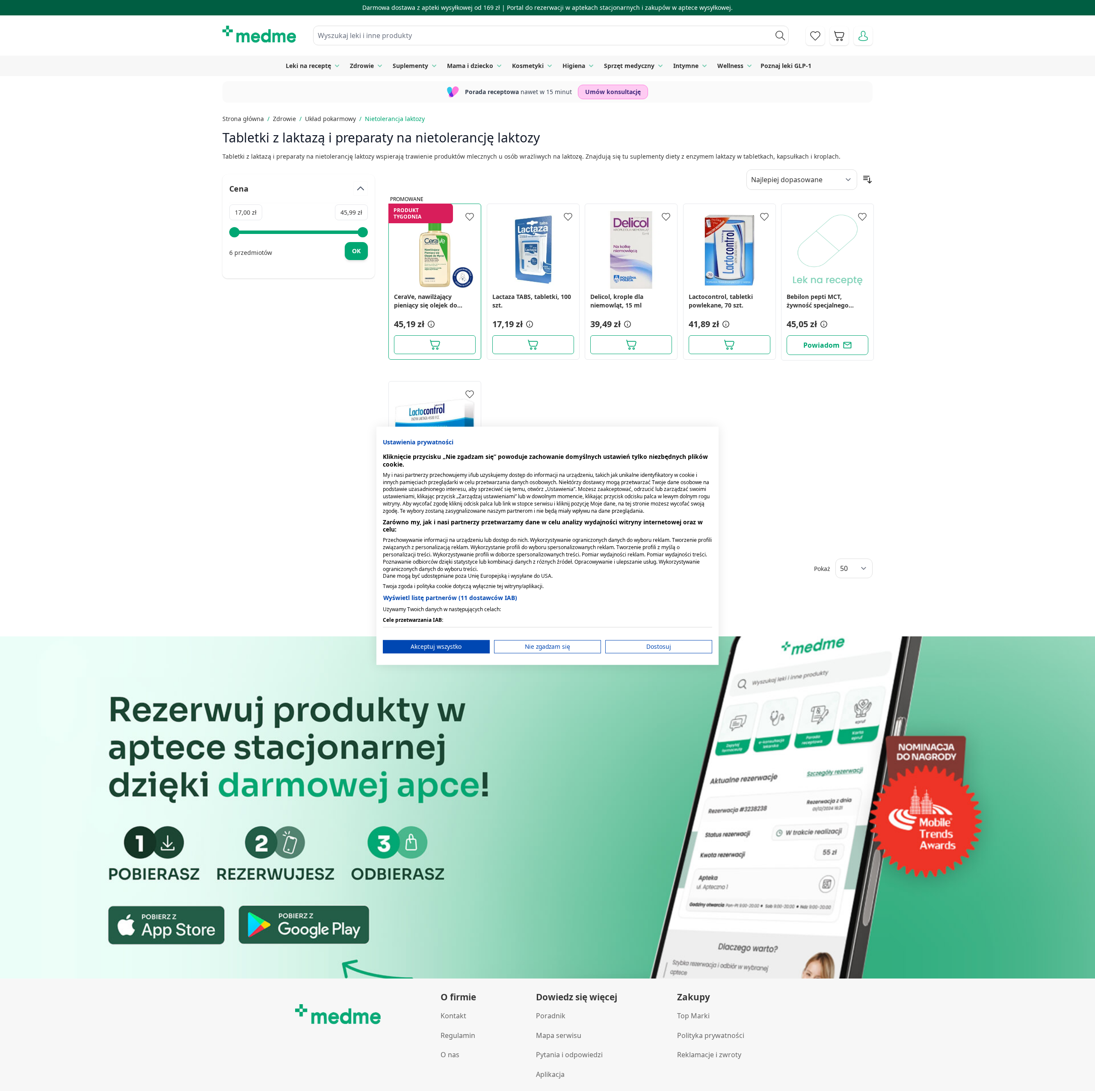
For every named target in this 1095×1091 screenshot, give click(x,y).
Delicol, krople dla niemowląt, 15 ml (616, 301)
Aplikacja (550, 1074)
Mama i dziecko (470, 66)
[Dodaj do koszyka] (435, 344)
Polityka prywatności (710, 1035)
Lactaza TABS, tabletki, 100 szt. (531, 301)
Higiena (573, 66)
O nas (450, 1054)
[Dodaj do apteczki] (469, 217)
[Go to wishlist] (815, 36)
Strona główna (243, 119)
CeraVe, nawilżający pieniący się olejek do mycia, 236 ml (425, 301)
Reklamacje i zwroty (709, 1054)
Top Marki (693, 1015)
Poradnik (550, 1015)
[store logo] (259, 34)
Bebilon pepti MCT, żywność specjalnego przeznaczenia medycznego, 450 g (818, 301)
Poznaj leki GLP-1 (786, 66)
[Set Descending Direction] (867, 179)
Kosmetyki (528, 66)
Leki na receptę (308, 66)
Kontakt (453, 1015)
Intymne (685, 66)
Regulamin (458, 1035)
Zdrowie (362, 66)
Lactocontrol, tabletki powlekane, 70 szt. (721, 301)
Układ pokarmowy (330, 119)
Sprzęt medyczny (629, 66)
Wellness (730, 66)
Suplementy (410, 66)
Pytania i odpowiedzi (569, 1054)
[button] (430, 324)
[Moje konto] (863, 36)
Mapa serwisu (558, 1035)
